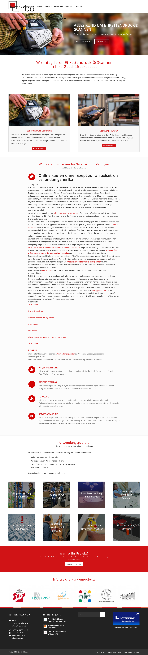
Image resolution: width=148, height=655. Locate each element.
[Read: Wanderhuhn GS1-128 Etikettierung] (45, 626)
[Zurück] (2, 33)
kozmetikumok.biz (35, 311)
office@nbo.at (17, 638)
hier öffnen (32, 331)
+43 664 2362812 (18, 633)
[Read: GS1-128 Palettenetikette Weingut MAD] (45, 632)
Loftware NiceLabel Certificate (125, 627)
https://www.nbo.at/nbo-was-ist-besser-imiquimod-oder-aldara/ (54, 247)
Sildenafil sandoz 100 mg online (41, 318)
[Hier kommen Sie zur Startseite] (10, 6)
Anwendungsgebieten (66, 354)
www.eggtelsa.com (98, 290)
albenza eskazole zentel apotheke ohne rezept (47, 337)
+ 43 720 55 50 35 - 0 (20, 630)
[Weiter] (146, 33)
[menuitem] (10, 6)
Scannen (102, 41)
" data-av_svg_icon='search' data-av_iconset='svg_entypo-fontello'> (36, 19)
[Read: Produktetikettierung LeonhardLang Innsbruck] (45, 620)
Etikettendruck (83, 41)
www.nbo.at (46, 270)
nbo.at (12, 652)
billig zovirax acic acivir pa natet (66, 213)
